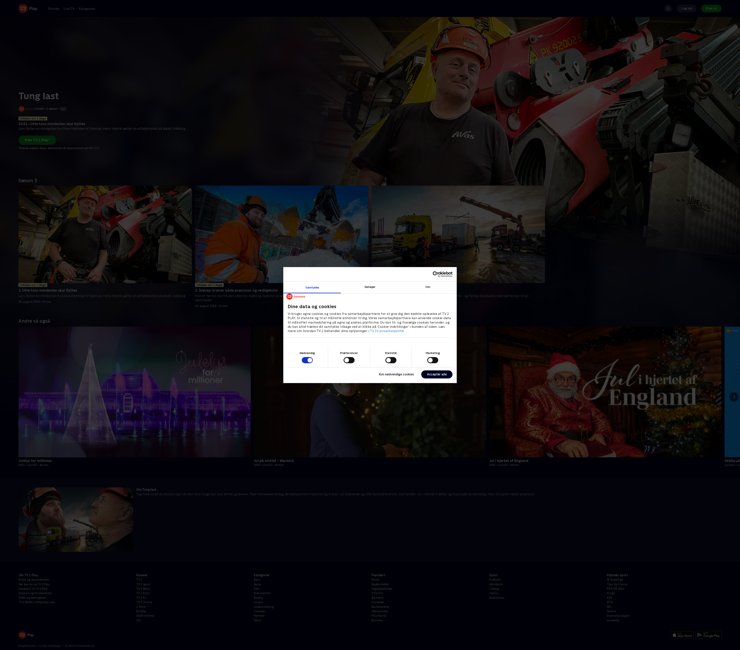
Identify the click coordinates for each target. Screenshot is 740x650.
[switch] (349, 360)
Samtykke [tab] (312, 287)
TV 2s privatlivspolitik (387, 331)
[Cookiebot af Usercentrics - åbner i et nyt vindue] (435, 274)
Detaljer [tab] (370, 286)
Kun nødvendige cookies (396, 374)
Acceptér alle (437, 374)
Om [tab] (427, 286)
